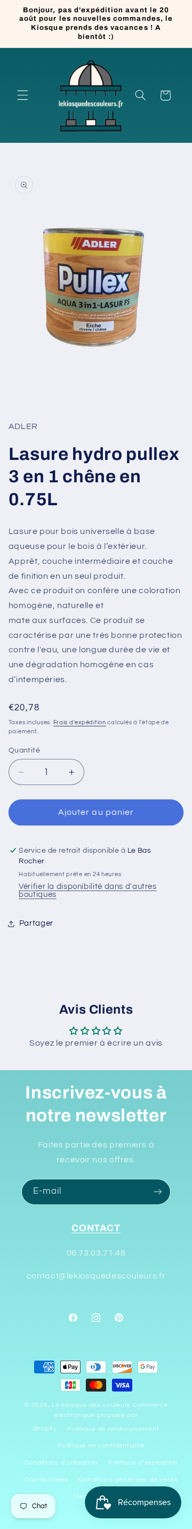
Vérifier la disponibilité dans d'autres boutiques (88, 891)
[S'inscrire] (158, 1192)
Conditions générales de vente (128, 1480)
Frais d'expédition (79, 722)
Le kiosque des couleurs (92, 1405)
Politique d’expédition (143, 1463)
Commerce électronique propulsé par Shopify (100, 1417)
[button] (22, 95)
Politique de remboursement (113, 1429)
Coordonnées (46, 1480)
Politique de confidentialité (101, 1446)
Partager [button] (36, 923)
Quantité (24, 750)
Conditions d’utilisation (61, 1463)
